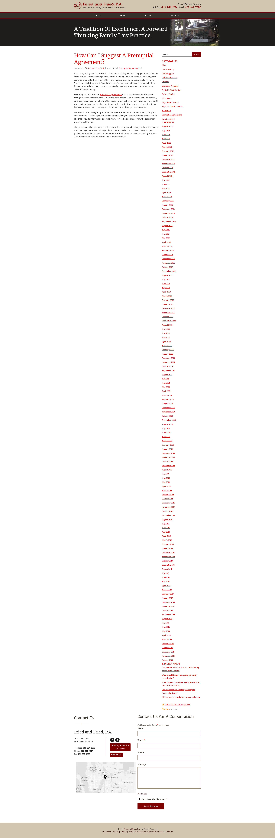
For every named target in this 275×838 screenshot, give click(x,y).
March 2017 (167, 590)
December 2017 (168, 552)
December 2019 (168, 453)
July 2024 (166, 230)
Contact (174, 15)
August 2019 (167, 470)
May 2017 (166, 581)
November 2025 (168, 164)
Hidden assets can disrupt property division (181, 697)
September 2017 (168, 565)
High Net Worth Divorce (172, 107)
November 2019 (168, 457)
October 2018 (167, 511)
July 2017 (165, 573)
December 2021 (168, 358)
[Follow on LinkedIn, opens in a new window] (117, 740)
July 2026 (166, 130)
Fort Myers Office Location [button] (120, 747)
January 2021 (167, 403)
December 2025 (168, 159)
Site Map (116, 831)
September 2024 (169, 221)
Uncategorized (168, 119)
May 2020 (166, 437)
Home (98, 15)
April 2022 (166, 341)
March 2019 (167, 490)
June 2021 (166, 383)
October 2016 (167, 610)
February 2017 (168, 594)
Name (140, 728)
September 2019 (168, 466)
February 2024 (168, 250)
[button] (272, 822)
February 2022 (168, 350)
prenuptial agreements (111, 94)
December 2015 (168, 652)
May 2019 (166, 482)
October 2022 (167, 317)
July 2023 (166, 279)
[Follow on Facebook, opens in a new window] (112, 740)
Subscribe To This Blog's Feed (177, 704)
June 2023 (166, 284)
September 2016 (168, 614)
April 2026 (166, 143)
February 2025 (168, 201)
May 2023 (166, 288)
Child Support (168, 73)
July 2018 (165, 523)
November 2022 (168, 312)
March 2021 (167, 395)
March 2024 (167, 246)
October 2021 (167, 366)
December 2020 (168, 408)
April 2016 (166, 635)
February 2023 (168, 300)
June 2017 (166, 577)
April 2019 (166, 486)
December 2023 (168, 259)
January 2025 (167, 205)
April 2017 (166, 586)
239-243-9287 (193, 6)
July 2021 (165, 379)
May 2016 (166, 631)
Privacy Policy (127, 831)
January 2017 (167, 598)
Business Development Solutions (149, 831)
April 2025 (166, 192)
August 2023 (167, 275)
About (123, 15)
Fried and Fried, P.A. (95, 68)
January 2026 (167, 155)
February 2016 (168, 644)
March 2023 (167, 296)
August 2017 (167, 569)
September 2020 (169, 420)
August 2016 (167, 619)
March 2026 (167, 147)
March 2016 (167, 639)
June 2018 (166, 528)
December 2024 (168, 209)
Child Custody (168, 69)
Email (141, 740)
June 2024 (166, 234)
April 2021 (166, 391)
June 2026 (166, 135)
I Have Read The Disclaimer (154, 799)
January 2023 (167, 304)
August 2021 (167, 375)
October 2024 (167, 217)
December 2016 (168, 602)
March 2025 (167, 197)
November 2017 (168, 557)
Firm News (166, 98)
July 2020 (166, 428)
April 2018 (166, 536)
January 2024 (167, 255)
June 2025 (166, 184)
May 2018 (166, 532)
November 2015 (168, 656)
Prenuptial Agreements (129, 68)
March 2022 (167, 346)
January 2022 (167, 354)
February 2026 (168, 151)
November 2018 (168, 507)
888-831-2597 (169, 6)
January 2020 (167, 449)
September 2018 (168, 515)
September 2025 (169, 172)
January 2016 (167, 648)
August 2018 (167, 519)
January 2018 (167, 548)
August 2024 (167, 226)
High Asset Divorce (170, 102)
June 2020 (166, 432)
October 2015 (167, 660)
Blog (148, 15)
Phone (141, 752)
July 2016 (165, 623)
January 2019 (167, 499)
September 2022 (169, 321)
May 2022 (166, 337)
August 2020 (167, 424)
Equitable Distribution (171, 90)
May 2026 (166, 139)
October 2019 (167, 461)
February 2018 (168, 544)
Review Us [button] (116, 755)
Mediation (166, 111)
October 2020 (167, 416)
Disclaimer (142, 794)
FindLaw (169, 831)
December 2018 (168, 503)
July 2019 (165, 474)
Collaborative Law (169, 78)
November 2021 (168, 362)
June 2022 (166, 333)
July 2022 (166, 329)
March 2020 (167, 441)
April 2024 (166, 242)
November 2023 (168, 263)
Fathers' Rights (168, 94)
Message (142, 764)
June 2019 (166, 478)
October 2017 (167, 561)
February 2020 (168, 445)
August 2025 (167, 176)
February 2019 (168, 495)
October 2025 (167, 168)
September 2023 (169, 271)
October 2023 (167, 267)
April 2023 (166, 292)
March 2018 (167, 540)
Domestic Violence (170, 86)
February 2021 (168, 399)
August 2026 (167, 126)
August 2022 (167, 325)
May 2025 (166, 188)
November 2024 (168, 213)
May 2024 (166, 238)
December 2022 (168, 308)
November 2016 (168, 606)
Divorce (165, 82)
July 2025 (166, 180)
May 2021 (166, 387)
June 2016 (166, 627)
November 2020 (168, 412)
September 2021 (168, 370)
